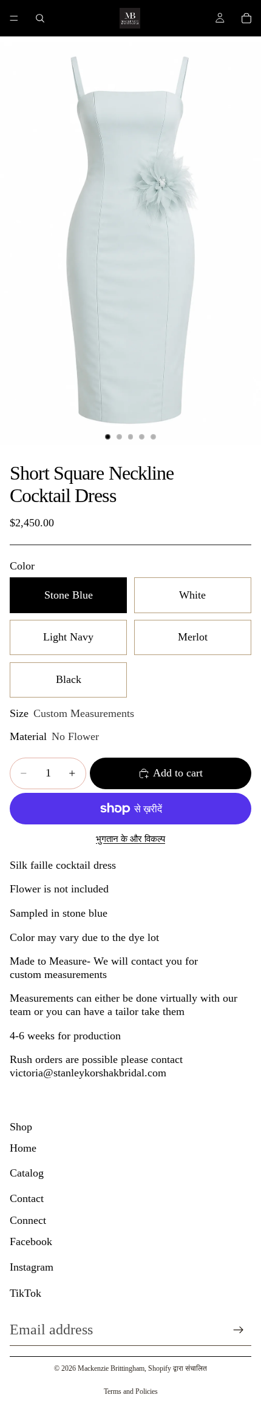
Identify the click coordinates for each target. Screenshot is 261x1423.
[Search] (40, 18)
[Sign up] (238, 1330)
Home (23, 1148)
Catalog (27, 1173)
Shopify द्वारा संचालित (177, 1368)
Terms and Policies (131, 1391)
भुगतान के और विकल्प (130, 839)
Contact (27, 1198)
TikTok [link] (25, 1293)
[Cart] (246, 18)
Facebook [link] (31, 1241)
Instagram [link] (31, 1267)
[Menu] (14, 18)
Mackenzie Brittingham (111, 1368)
